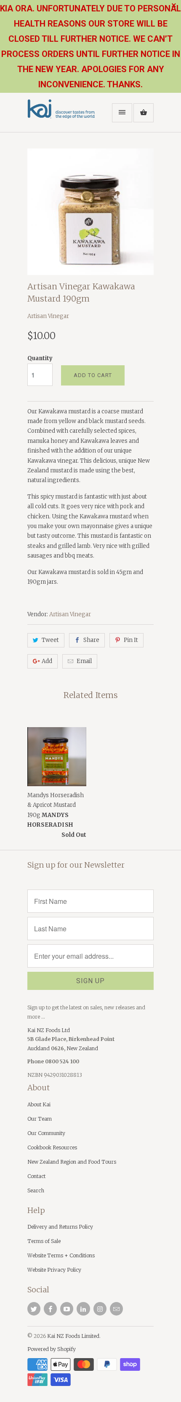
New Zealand (82, 1048)
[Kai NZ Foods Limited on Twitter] (33, 1309)
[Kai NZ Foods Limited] (61, 115)
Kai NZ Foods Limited (73, 1336)
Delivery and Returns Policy (60, 1227)
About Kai (39, 1104)
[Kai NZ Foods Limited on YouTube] (66, 1309)
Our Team (39, 1119)
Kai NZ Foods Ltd (48, 1030)
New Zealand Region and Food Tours (71, 1162)
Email (84, 661)
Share (91, 640)
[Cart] (143, 112)
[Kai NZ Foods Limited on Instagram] (99, 1309)
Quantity (40, 358)
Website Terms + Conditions (61, 1255)
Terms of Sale (44, 1241)
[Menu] (122, 112)
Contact (36, 1176)
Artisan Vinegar (48, 316)
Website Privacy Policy (54, 1270)
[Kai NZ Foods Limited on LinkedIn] (83, 1309)
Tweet (50, 640)
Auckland (39, 1048)
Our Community (46, 1133)
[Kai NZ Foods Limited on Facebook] (50, 1309)
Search (35, 1190)
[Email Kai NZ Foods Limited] (116, 1309)
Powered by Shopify (51, 1349)
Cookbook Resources (52, 1147)
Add (47, 661)
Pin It (131, 640)
